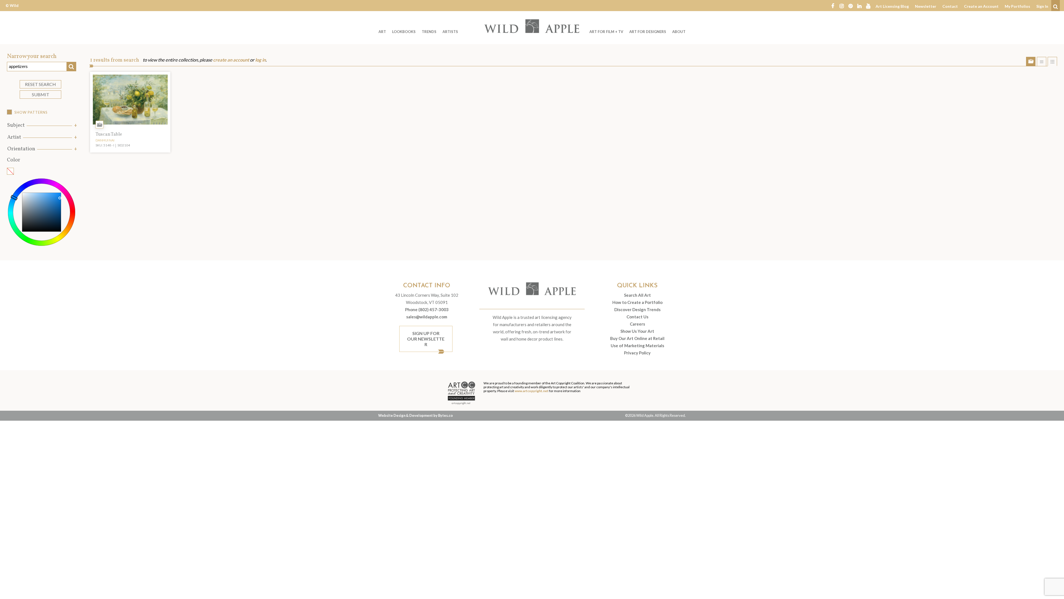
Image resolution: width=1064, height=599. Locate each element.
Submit (40, 94)
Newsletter (925, 6)
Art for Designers (647, 31)
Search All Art (637, 295)
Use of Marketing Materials (637, 345)
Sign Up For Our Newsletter (425, 339)
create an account (231, 60)
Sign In (1042, 6)
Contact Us (637, 316)
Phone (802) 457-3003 (427, 309)
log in (260, 60)
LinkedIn (859, 5)
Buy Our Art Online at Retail (637, 338)
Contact (950, 6)
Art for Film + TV (606, 31)
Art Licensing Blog (892, 6)
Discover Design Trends (637, 309)
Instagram (841, 5)
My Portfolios (1017, 6)
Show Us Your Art (637, 331)
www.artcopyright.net (531, 391)
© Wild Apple (12, 9)
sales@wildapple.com (426, 316)
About (679, 31)
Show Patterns (31, 112)
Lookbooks (404, 31)
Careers (637, 323)
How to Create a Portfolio (637, 302)
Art (382, 31)
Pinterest (850, 5)
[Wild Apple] (532, 26)
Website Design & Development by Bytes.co (415, 415)
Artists (450, 31)
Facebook (832, 5)
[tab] (41, 125)
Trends (429, 31)
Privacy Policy (637, 352)
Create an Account (981, 6)
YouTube (868, 5)
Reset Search (40, 84)
